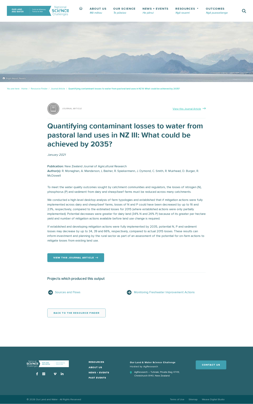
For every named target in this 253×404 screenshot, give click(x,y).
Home (24, 88)
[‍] (81, 10)
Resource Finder (39, 88)
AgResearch (150, 366)
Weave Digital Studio (213, 399)
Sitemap (193, 399)
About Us (95, 367)
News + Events (99, 372)
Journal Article (58, 88)
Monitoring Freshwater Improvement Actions (164, 292)
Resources (96, 362)
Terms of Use (177, 399)
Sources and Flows (67, 292)
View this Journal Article (187, 109)
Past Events (97, 378)
